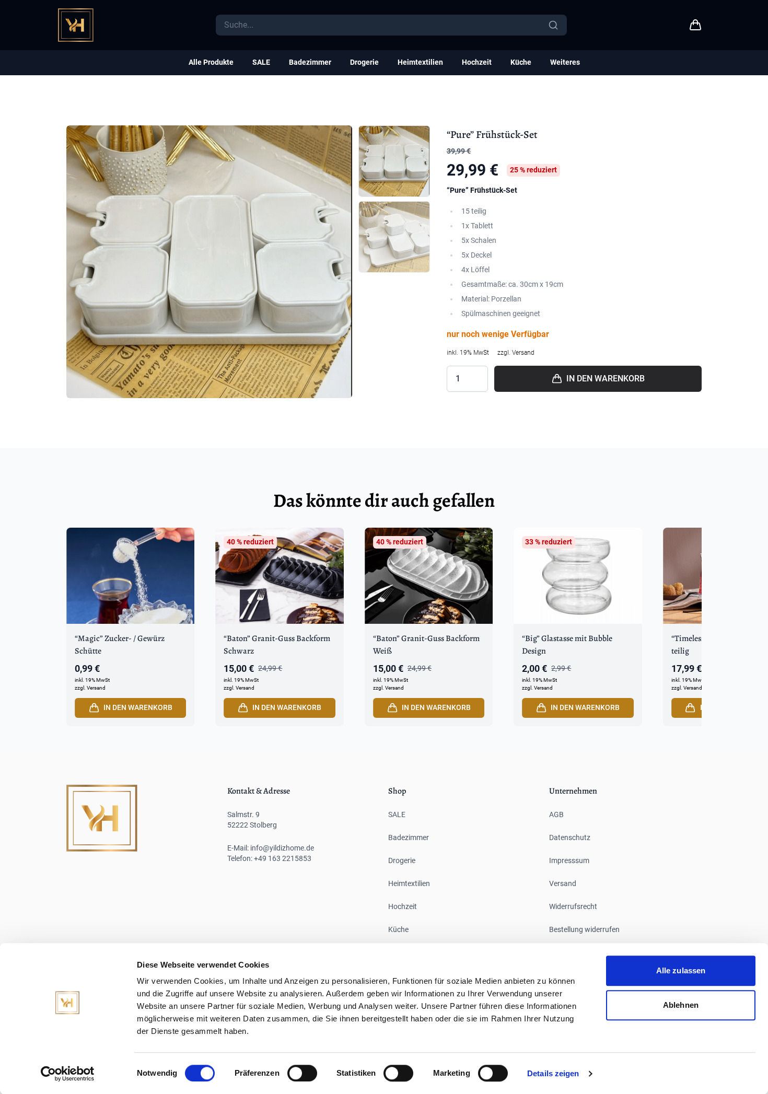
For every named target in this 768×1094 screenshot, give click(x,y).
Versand (562, 883)
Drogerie (364, 62)
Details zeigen (553, 1073)
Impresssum (569, 860)
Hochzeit (477, 62)
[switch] (302, 1073)
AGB (556, 814)
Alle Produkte (211, 62)
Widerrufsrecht (573, 906)
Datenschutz (569, 837)
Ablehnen (681, 1004)
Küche (520, 62)
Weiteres (565, 62)
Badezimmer (310, 62)
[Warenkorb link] (695, 25)
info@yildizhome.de (282, 848)
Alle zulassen (680, 970)
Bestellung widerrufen (584, 929)
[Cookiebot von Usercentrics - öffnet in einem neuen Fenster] (67, 1073)
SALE (261, 62)
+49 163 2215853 (282, 858)
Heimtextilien (420, 62)
